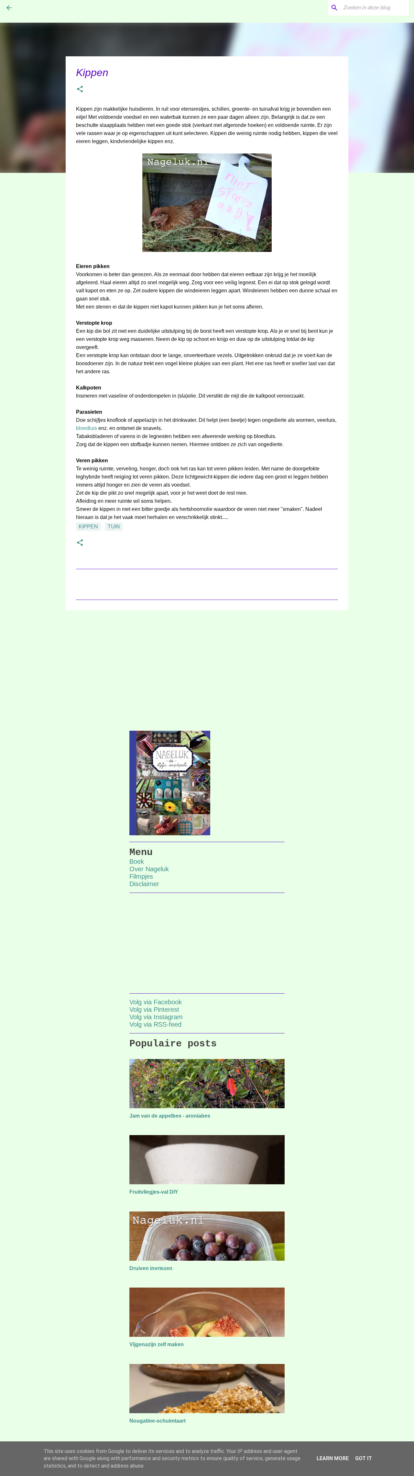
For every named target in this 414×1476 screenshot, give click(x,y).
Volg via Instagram (156, 1016)
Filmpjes (141, 876)
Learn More (333, 1458)
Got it (363, 1458)
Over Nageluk (149, 869)
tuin (114, 526)
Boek (136, 861)
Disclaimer (144, 883)
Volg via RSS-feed (155, 1024)
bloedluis (86, 428)
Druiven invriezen (150, 1268)
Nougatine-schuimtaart (157, 1421)
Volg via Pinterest (154, 1009)
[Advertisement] (207, 665)
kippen (88, 526)
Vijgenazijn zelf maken (156, 1344)
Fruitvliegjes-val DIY (153, 1192)
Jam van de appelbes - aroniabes (169, 1116)
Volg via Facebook (155, 1002)
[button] (80, 90)
